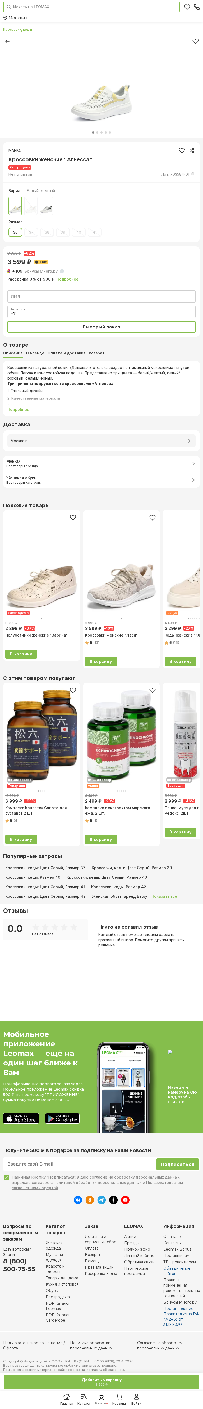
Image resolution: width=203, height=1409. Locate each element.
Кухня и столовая (62, 1284)
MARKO (15, 150)
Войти (136, 1404)
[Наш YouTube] (125, 1202)
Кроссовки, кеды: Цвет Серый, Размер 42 (45, 896)
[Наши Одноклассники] (89, 1202)
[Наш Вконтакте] (77, 1202)
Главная (66, 1404)
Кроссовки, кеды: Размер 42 (118, 886)
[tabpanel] (101, 388)
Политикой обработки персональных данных (97, 1182)
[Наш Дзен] (113, 1202)
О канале (172, 1236)
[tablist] (101, 353)
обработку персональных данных (146, 1177)
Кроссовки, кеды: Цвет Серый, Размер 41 (45, 886)
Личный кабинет (140, 1255)
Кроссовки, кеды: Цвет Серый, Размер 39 (132, 867)
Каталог (84, 1404)
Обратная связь (139, 1262)
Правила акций (99, 1267)
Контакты (172, 1243)
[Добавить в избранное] (73, 517)
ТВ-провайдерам (179, 1262)
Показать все (164, 896)
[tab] (13, 353)
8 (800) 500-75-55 (19, 1265)
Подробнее (68, 279)
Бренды (132, 1243)
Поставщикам (176, 1255)
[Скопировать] (192, 150)
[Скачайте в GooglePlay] (62, 1118)
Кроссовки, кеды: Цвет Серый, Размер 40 (107, 877)
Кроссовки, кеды (17, 30)
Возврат (92, 1254)
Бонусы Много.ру (180, 1302)
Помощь (92, 1261)
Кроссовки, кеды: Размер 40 (32, 877)
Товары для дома (62, 1277)
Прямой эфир (137, 1249)
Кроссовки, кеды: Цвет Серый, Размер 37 (45, 867)
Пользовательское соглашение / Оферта (34, 1345)
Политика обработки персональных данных (91, 1345)
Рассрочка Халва (101, 1273)
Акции (130, 1236)
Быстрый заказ (101, 327)
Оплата (92, 1248)
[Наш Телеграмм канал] (101, 1202)
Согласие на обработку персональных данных (159, 1345)
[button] (20, 174)
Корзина (119, 1404)
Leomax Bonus (177, 1249)
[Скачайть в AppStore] (21, 1118)
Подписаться (178, 1164)
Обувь (52, 1290)
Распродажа (58, 1297)
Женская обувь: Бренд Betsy (119, 896)
